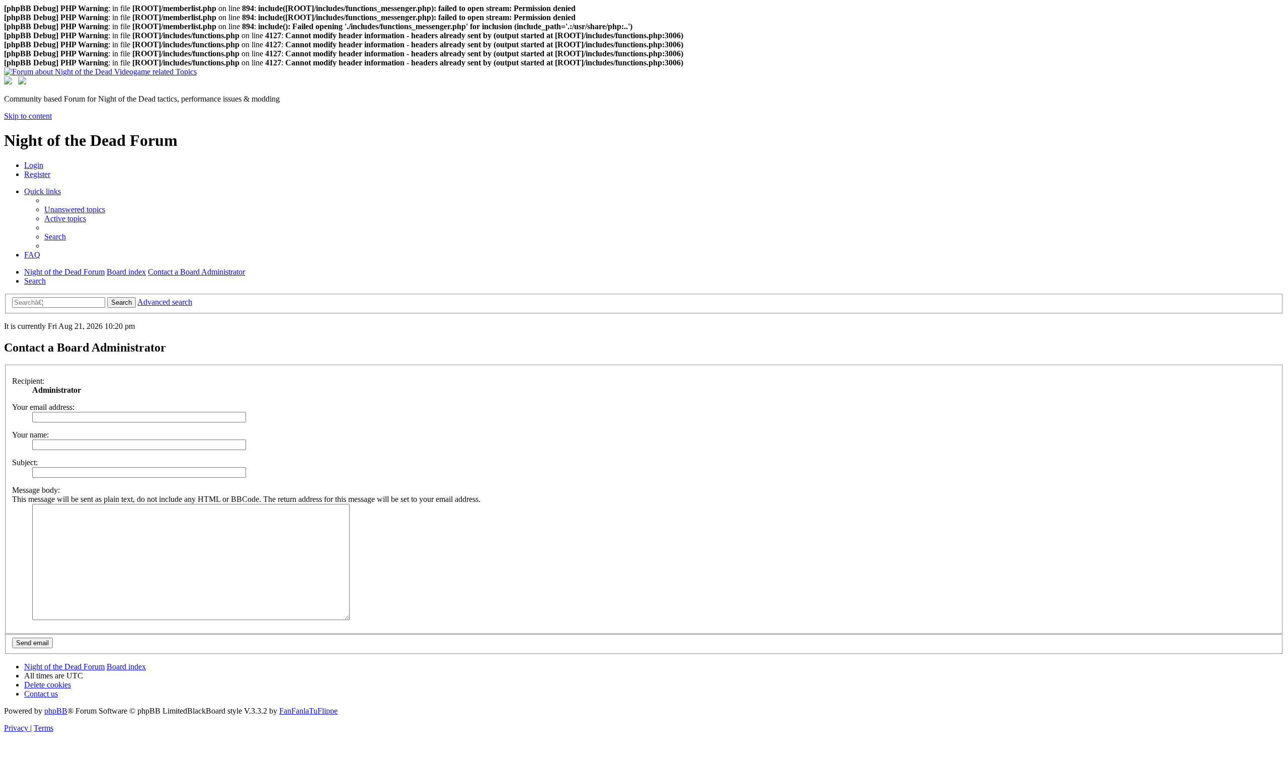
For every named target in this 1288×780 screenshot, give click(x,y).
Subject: (25, 462)
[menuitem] (33, 165)
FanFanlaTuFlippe (308, 711)
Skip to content (28, 116)
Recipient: (28, 381)
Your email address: (43, 407)
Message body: (36, 490)
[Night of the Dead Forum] (100, 71)
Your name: (30, 434)
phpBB (55, 711)
